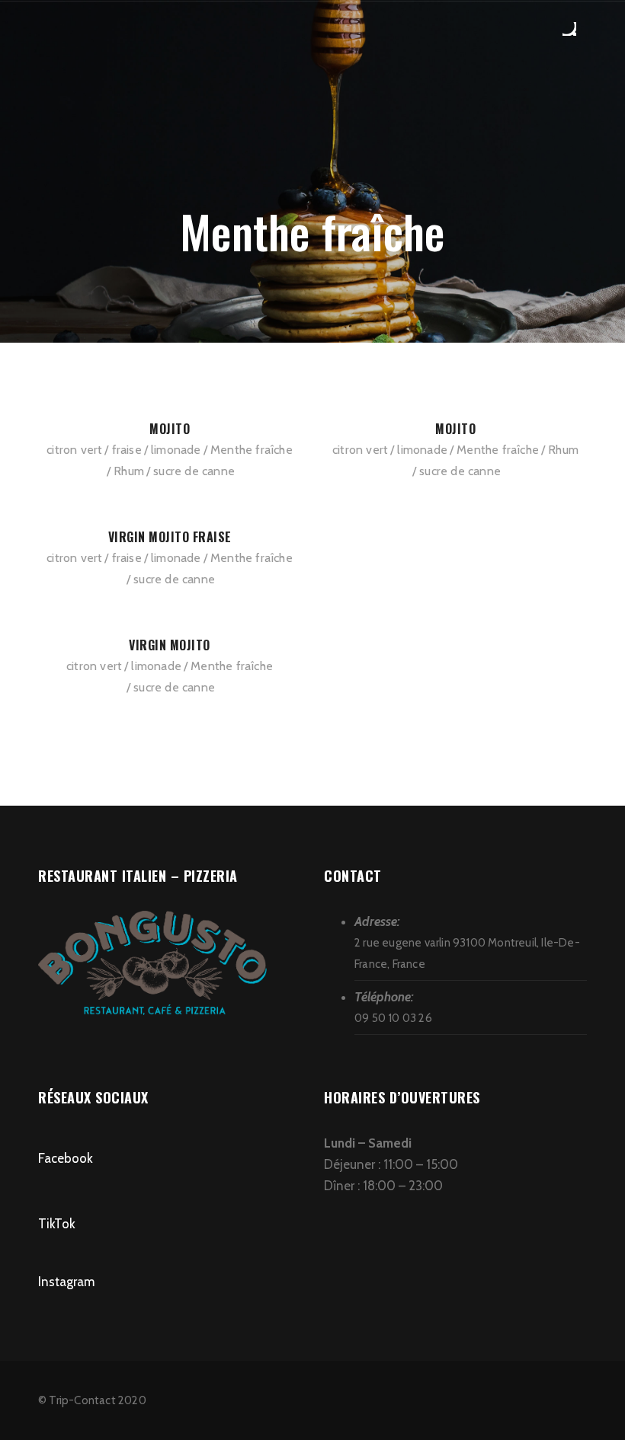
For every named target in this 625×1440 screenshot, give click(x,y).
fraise (127, 449)
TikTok (56, 1223)
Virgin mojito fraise (170, 537)
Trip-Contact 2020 (97, 1400)
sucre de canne (194, 471)
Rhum (129, 471)
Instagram (66, 1281)
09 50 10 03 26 (393, 1018)
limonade (176, 449)
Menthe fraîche (251, 449)
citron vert (74, 449)
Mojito (169, 429)
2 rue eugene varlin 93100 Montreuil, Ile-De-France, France (467, 953)
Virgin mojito (169, 645)
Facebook (65, 1158)
